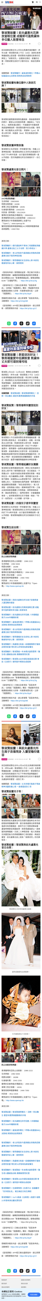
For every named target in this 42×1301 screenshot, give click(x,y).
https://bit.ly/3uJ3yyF (23, 294)
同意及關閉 (33, 1294)
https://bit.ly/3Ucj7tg (29, 281)
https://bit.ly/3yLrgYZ (28, 308)
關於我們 (4, 1283)
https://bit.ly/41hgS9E (19, 301)
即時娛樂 (4, 43)
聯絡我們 (4, 1280)
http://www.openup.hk (15, 586)
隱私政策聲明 (5, 1287)
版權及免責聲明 (25, 1280)
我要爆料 (23, 1287)
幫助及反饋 (24, 1283)
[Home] (9, 2)
